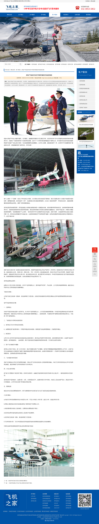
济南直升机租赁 (12, 511)
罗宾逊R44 (56, 500)
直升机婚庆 (68, 503)
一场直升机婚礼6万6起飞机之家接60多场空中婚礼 (20, 483)
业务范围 (77, 14)
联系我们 (88, 1)
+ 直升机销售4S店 (83, 92)
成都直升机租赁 (54, 511)
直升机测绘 (45, 505)
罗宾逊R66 (56, 505)
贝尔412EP (56, 507)
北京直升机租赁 (29, 511)
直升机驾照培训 (46, 496)
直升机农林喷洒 (78, 64)
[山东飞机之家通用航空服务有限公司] (12, 9)
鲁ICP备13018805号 (49, 520)
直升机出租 (33, 500)
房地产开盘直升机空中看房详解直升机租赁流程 (33, 69)
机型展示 (65, 14)
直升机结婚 (57, 64)
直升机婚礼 (68, 500)
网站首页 (9, 14)
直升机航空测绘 (46, 507)
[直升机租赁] (49, 39)
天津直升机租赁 (21, 511)
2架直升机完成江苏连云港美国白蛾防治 (17, 480)
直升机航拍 (68, 498)
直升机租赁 (33, 498)
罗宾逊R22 (56, 496)
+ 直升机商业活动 (83, 103)
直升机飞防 (70, 64)
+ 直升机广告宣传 (83, 107)
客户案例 (54, 14)
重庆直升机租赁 (46, 511)
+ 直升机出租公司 (83, 100)
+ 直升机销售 (82, 81)
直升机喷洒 (85, 64)
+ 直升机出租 (82, 96)
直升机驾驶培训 (46, 498)
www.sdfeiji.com (84, 170)
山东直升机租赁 (37, 511)
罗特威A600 (57, 498)
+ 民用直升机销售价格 (84, 88)
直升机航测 (45, 503)
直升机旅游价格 (50, 64)
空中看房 (32, 14)
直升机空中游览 (41, 64)
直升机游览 (64, 64)
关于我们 (20, 14)
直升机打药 (91, 64)
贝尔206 (56, 503)
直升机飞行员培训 (47, 500)
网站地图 (93, 1)
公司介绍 (33, 496)
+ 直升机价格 (82, 84)
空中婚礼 (43, 14)
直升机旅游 (34, 64)
